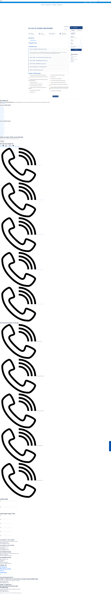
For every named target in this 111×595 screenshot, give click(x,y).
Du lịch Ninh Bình (2, 108)
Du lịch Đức (1, 129)
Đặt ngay (76, 49)
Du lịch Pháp (1, 134)
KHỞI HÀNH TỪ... (86, 2)
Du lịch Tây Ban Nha (2, 128)
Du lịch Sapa (1, 107)
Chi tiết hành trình (32, 46)
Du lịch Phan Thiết (2, 116)
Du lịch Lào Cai (2, 118)
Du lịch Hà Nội (1, 106)
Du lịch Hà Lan (2, 135)
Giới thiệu (42, 4)
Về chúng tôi (3, 567)
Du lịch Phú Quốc (2, 110)
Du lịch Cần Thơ (2, 117)
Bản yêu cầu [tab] (79, 30)
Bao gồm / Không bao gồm (34, 73)
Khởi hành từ (31, 38)
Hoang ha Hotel (48, 4)
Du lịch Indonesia (2, 133)
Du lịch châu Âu (2, 126)
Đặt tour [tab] (73, 30)
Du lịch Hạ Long (2, 113)
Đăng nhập (90, 2)
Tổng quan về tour (32, 43)
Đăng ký (94, 2)
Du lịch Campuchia (2, 124)
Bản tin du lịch (59, 4)
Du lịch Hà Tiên (2, 111)
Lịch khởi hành (73, 33)
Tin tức (2, 570)
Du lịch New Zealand (2, 127)
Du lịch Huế (1, 114)
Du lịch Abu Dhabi (2, 132)
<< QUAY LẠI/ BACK (55, 96)
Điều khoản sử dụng (5, 569)
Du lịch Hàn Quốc (2, 122)
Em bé (72, 43)
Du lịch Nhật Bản (2, 130)
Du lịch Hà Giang (2, 112)
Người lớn (72, 36)
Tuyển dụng (54, 4)
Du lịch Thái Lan (2, 123)
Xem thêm (3, 103)
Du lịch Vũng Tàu (2, 119)
